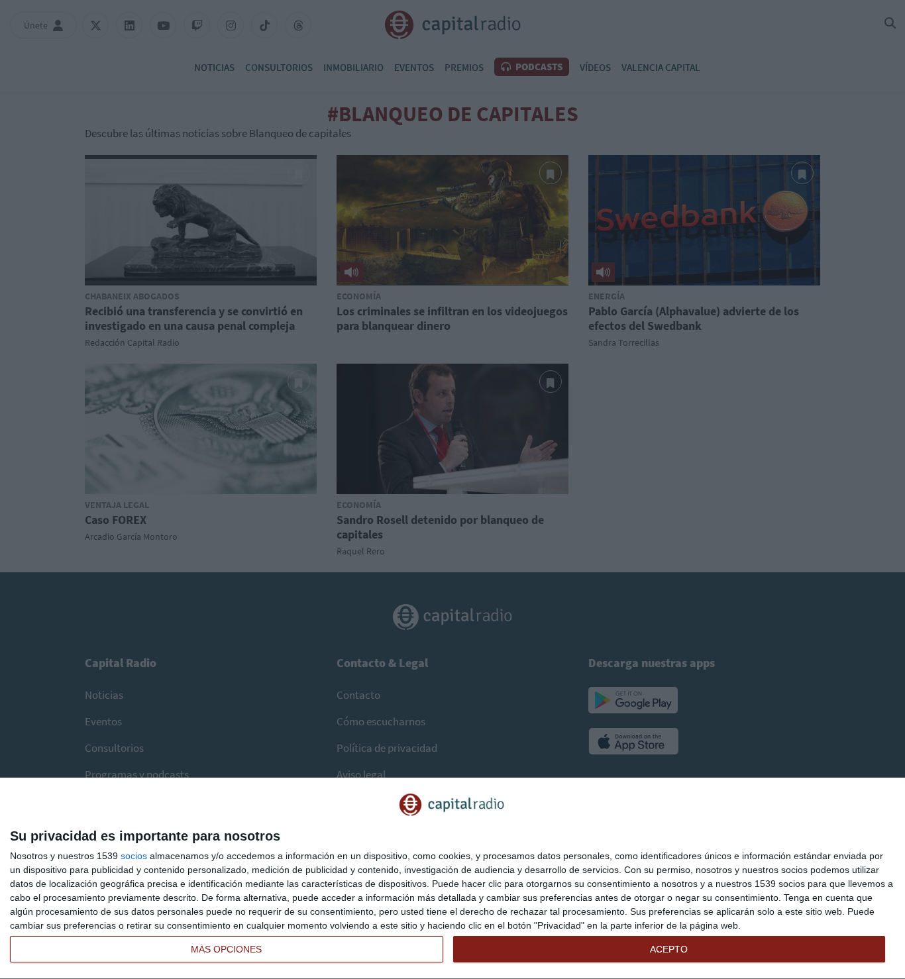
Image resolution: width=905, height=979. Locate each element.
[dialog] (452, 878)
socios (134, 855)
